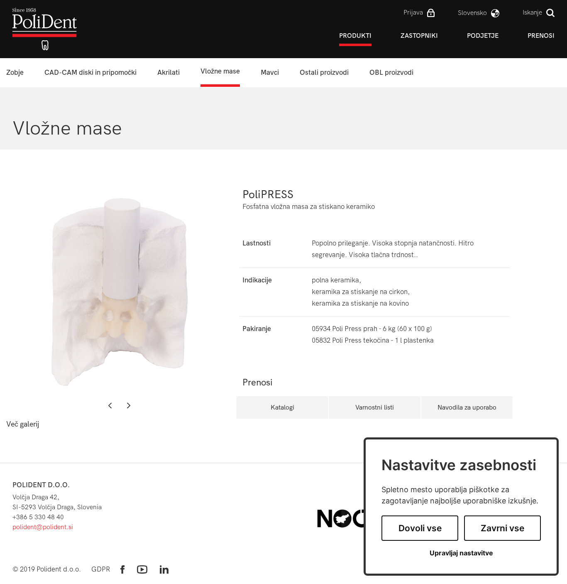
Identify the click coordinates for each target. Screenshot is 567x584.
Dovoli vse (420, 528)
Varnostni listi (374, 407)
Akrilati (168, 72)
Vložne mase (220, 71)
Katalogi (282, 407)
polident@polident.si (42, 526)
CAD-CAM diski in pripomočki (90, 72)
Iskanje (532, 12)
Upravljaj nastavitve (461, 553)
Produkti (355, 35)
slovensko (472, 12)
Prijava (413, 12)
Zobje (15, 72)
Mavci (270, 72)
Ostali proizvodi (324, 72)
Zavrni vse (502, 528)
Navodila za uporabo (466, 407)
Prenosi (541, 35)
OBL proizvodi (391, 72)
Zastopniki (419, 35)
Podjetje (483, 35)
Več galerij (22, 424)
